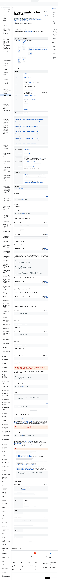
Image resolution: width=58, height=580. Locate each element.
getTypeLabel (26, 174)
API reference (3, 4)
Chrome (27, 574)
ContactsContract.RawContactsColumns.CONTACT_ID (24, 467)
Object (18, 19)
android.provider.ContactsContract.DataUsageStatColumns (29, 138)
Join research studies (53, 567)
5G (20, 569)
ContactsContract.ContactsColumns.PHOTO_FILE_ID (24, 456)
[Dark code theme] (47, 198)
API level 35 (47, 249)
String (16, 73)
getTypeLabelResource (27, 180)
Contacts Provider (30, 368)
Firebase (31, 574)
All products (43, 574)
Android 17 (36, 562)
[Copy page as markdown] (27, 14)
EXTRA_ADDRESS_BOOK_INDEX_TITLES (29, 99)
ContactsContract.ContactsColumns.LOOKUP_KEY (24, 468)
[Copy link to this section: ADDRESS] (19, 196)
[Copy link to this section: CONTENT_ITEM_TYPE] (24, 210)
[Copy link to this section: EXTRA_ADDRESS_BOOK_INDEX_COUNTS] (32, 281)
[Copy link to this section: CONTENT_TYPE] (21, 222)
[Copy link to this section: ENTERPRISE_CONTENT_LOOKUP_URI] (30, 432)
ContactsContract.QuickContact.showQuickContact (24, 469)
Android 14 (36, 566)
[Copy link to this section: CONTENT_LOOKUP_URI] (25, 383)
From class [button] (19, 188)
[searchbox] (5, 7)
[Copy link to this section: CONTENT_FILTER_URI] (24, 355)
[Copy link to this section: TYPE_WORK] (20, 341)
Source (13, 566)
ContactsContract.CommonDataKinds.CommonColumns (32, 19)
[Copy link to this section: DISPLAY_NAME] (21, 234)
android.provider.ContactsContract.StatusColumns (28, 143)
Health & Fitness (22, 565)
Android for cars (30, 566)
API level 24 (46, 414)
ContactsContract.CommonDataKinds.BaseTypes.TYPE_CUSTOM (38, 47)
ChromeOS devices (30, 565)
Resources (30, 174)
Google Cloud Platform (37, 574)
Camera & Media (22, 566)
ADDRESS (19, 40)
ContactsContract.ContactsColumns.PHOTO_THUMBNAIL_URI (25, 451)
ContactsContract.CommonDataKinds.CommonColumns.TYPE (19, 49)
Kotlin (45, 15)
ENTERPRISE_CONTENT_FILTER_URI (29, 161)
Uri (15, 150)
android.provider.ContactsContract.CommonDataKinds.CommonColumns (31, 119)
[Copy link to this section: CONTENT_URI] (21, 403)
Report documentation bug (53, 564)
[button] (5, 355)
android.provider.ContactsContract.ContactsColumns (28, 133)
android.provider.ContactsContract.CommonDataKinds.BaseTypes (30, 121)
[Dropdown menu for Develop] (19, 1)
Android (13, 562)
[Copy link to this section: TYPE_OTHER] (20, 331)
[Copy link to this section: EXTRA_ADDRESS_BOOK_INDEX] (28, 248)
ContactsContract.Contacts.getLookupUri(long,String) (34, 466)
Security (13, 565)
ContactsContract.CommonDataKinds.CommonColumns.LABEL (37, 49)
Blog (13, 569)
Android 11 (36, 570)
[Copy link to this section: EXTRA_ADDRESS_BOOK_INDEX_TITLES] (31, 296)
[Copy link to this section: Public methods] (22, 481)
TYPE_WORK (29, 52)
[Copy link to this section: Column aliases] (22, 35)
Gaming (21, 562)
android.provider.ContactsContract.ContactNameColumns (29, 126)
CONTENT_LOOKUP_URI (27, 153)
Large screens (29, 562)
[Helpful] (46, 9)
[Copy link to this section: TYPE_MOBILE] (21, 320)
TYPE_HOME (29, 50)
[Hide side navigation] (10, 578)
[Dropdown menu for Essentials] (13, 1)
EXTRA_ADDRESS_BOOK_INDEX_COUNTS (29, 95)
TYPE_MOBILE (26, 106)
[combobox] (35, 1)
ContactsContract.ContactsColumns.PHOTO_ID (23, 455)
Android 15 (36, 565)
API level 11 (47, 196)
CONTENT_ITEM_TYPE (27, 77)
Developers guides (45, 564)
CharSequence (19, 174)
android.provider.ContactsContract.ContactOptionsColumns (30, 128)
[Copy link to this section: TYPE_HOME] (20, 310)
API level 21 (45, 248)
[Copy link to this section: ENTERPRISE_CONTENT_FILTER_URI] (29, 414)
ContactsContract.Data (29, 31)
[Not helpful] (47, 9)
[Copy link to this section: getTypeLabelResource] (24, 517)
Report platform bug (53, 562)
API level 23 (47, 432)
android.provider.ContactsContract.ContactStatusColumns (29, 131)
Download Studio (45, 567)
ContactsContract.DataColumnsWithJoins (21, 20)
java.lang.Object (16, 22)
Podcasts (13, 570)
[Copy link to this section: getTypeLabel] (20, 484)
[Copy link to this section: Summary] (20, 68)
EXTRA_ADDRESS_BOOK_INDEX (28, 90)
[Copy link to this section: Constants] (20, 193)
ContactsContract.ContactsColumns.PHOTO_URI (24, 452)
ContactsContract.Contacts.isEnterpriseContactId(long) (25, 464)
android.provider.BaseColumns (25, 124)
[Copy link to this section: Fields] (18, 352)
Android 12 (36, 569)
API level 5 (47, 11)
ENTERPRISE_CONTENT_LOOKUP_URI (29, 166)
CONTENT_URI (31, 82)
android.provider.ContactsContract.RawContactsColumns (29, 140)
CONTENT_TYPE (26, 81)
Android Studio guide (46, 563)
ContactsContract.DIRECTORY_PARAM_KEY (21, 422)
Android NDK (44, 568)
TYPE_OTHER (30, 53)
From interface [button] (29, 119)
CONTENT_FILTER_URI (27, 149)
